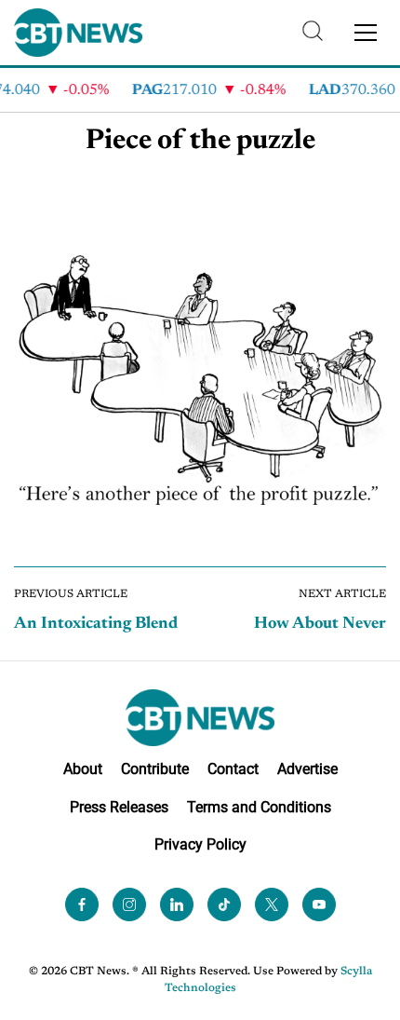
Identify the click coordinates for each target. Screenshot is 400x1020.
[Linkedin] (176, 904)
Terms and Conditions (259, 807)
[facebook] (82, 904)
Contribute (155, 769)
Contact (233, 769)
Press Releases (119, 807)
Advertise (307, 769)
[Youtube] (319, 904)
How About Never (320, 624)
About (82, 769)
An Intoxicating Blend (96, 624)
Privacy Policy (200, 844)
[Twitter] (271, 904)
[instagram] (129, 904)
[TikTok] (224, 904)
